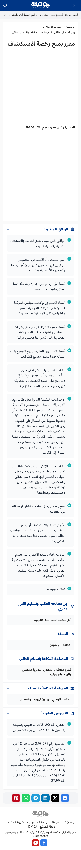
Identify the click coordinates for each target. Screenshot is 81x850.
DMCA (32, 826)
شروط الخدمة (16, 822)
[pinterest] (16, 798)
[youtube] (35, 842)
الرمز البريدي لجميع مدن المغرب (59, 15)
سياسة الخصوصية (38, 822)
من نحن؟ (70, 822)
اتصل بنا (57, 822)
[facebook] (65, 798)
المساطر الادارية (54, 27)
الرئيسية (70, 27)
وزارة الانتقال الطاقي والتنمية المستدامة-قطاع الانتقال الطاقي (43, 32)
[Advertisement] (40, 87)
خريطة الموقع (48, 826)
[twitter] (55, 798)
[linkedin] (45, 798)
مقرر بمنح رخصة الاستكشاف (41, 44)
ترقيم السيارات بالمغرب (23, 15)
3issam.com (40, 836)
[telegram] (35, 798)
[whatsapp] (26, 798)
